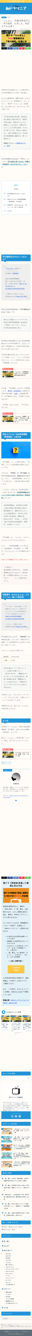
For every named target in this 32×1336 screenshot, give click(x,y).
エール (8, 1275)
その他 (6, 1307)
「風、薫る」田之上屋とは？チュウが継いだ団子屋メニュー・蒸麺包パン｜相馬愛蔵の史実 (16, 1206)
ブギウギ (8, 1260)
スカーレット (10, 1278)
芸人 (14, 1229)
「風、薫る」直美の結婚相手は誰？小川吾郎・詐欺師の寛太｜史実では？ (16, 1214)
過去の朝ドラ (8, 1250)
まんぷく (8, 1282)
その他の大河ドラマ (12, 1303)
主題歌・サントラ (13, 1226)
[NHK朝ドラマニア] (16, 12)
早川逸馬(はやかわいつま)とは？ (16, 195)
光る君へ (8, 1296)
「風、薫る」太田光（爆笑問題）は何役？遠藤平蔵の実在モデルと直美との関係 (16, 1180)
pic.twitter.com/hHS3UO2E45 (14, 619)
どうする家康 (10, 1299)
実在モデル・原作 (6, 762)
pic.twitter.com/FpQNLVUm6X (15, 288)
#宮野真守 (15, 273)
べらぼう (8, 1294)
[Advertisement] (16, 69)
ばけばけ (7, 1246)
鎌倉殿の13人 (10, 1301)
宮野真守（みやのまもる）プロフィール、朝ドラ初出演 (17, 206)
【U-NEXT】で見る (16, 969)
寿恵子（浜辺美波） (15, 391)
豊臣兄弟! (9, 1292)
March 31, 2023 (21, 626)
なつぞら (8, 1280)
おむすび (8, 1256)
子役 (21, 1226)
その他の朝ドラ (10, 1284)
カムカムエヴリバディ (12, 1269)
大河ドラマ (7, 1289)
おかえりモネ (10, 1271)
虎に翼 (8, 1258)
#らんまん (10, 268)
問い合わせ (24, 1331)
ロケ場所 (5, 1226)
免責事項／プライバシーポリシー (12, 1331)
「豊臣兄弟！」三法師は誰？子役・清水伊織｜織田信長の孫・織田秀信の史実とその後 (16, 1197)
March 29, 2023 (22, 296)
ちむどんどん (10, 1267)
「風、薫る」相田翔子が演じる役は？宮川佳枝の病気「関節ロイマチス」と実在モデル (16, 1188)
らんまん (4, 17)
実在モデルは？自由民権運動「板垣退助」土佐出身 (16, 200)
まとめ (9, 210)
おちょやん (9, 1273)
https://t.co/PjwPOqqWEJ (13, 616)
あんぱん (8, 1253)
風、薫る (7, 1241)
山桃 (15, 393)
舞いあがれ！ (10, 1264)
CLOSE (16, 189)
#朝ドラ (21, 283)
